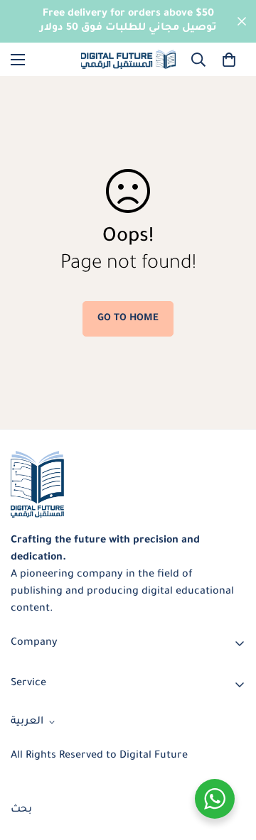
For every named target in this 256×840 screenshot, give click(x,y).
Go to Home (128, 318)
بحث (21, 810)
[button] (229, 59)
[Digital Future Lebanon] (128, 59)
